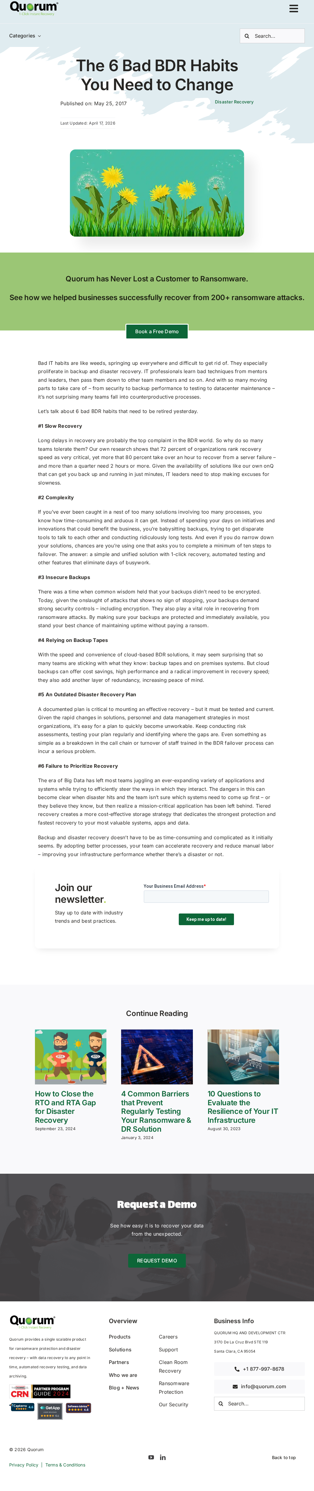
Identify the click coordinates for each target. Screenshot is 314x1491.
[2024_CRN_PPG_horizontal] (40, 1387)
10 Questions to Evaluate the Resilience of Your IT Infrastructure (243, 1107)
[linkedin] (163, 1457)
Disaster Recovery (234, 101)
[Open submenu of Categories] (38, 36)
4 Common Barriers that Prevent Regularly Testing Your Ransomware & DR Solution (156, 1111)
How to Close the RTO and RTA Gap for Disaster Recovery (65, 1107)
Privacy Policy (23, 1464)
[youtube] (151, 1457)
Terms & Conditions (65, 1464)
